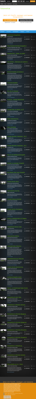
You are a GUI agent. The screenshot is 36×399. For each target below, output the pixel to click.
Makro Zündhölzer (11, 127)
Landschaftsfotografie (10, 43)
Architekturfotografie (9, 51)
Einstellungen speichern (7, 396)
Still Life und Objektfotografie (11, 97)
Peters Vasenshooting (12, 118)
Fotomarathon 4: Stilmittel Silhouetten (17, 329)
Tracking (6, 393)
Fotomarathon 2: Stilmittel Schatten (16, 355)
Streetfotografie (9, 302)
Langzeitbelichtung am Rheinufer (15, 258)
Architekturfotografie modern (14, 277)
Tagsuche (24, 1)
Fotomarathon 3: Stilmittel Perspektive (17, 337)
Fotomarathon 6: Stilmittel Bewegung (16, 314)
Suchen (18, 1)
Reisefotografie (9, 69)
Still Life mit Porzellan (12, 91)
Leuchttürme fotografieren (13, 35)
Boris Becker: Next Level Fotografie (16, 172)
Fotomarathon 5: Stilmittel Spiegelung (16, 322)
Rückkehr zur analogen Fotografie (15, 163)
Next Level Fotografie (10, 170)
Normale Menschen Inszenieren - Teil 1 (17, 145)
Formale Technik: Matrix (13, 181)
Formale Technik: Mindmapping (14, 209)
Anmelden (27, 1)
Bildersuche (21, 1)
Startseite (2, 6)
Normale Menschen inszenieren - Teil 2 (17, 136)
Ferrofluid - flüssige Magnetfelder (15, 99)
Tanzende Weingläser (12, 82)
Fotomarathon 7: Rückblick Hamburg (16, 304)
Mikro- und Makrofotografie (10, 116)
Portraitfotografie (9, 80)
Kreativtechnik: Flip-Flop (13, 190)
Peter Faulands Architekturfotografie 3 (16, 45)
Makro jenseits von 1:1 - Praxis (15, 364)
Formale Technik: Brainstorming (15, 267)
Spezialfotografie (9, 107)
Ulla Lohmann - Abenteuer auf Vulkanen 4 (17, 61)
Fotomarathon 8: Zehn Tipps (14, 297)
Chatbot (6, 394)
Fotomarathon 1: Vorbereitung (14, 345)
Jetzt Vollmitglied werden (10, 20)
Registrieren (33, 1)
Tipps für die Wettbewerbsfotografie (16, 154)
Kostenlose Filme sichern (26, 20)
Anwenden (27, 31)
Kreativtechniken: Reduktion (14, 246)
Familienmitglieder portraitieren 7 (15, 71)
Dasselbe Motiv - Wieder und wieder (16, 53)
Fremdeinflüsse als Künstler (14, 199)
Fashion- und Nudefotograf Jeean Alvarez (17, 288)
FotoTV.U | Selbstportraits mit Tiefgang (16, 218)
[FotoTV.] (3, 1)
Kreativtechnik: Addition (13, 236)
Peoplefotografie (9, 143)
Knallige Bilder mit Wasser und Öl (15, 109)
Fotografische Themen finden (14, 226)
